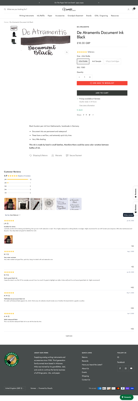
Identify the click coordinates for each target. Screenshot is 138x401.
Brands (88, 15)
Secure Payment (76, 155)
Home (6, 22)
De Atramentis (83, 27)
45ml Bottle (83, 61)
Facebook (121, 362)
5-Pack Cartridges (112, 61)
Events (84, 372)
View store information (87, 105)
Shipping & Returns (40, 155)
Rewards (85, 361)
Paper (50, 15)
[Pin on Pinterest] (86, 115)
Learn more (79, 3)
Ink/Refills (41, 15)
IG (118, 357)
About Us (85, 368)
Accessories (59, 15)
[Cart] (133, 9)
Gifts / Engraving (101, 15)
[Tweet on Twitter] (89, 115)
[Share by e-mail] (93, 115)
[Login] (128, 9)
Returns (84, 357)
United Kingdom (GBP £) (13, 388)
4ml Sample (96, 61)
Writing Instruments (26, 15)
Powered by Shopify (45, 388)
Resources (115, 15)
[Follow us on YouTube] (131, 368)
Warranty (58, 155)
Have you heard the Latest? (92, 364)
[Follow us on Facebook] (120, 368)
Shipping (85, 376)
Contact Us (86, 379)
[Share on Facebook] (83, 115)
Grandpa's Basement (75, 15)
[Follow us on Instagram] (125, 368)
